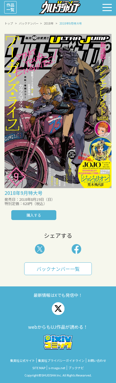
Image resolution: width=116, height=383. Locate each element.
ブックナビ (76, 367)
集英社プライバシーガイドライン (61, 360)
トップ (9, 23)
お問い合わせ (97, 360)
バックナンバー (29, 23)
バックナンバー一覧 (58, 268)
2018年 (48, 23)
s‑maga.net (56, 367)
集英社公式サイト (22, 360)
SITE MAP (38, 367)
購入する (33, 215)
